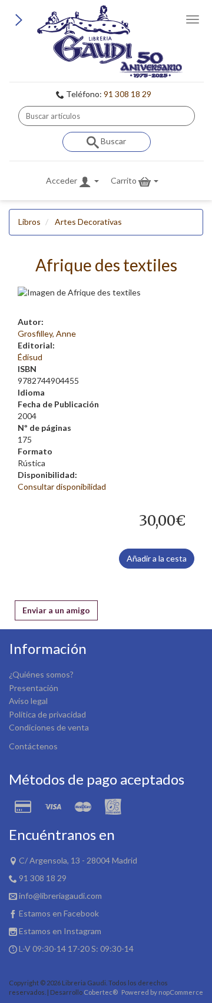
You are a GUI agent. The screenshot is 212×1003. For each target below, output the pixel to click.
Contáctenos (33, 746)
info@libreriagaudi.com (60, 896)
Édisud (30, 357)
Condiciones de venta (49, 727)
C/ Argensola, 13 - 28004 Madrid (78, 860)
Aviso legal (28, 701)
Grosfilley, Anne (47, 333)
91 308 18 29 (127, 94)
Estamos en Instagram (60, 931)
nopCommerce (180, 992)
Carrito (124, 180)
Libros (29, 222)
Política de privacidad (47, 714)
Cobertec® (101, 992)
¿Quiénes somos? (41, 674)
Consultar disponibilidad (62, 486)
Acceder (62, 180)
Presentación (33, 688)
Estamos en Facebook (59, 913)
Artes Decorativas (88, 222)
